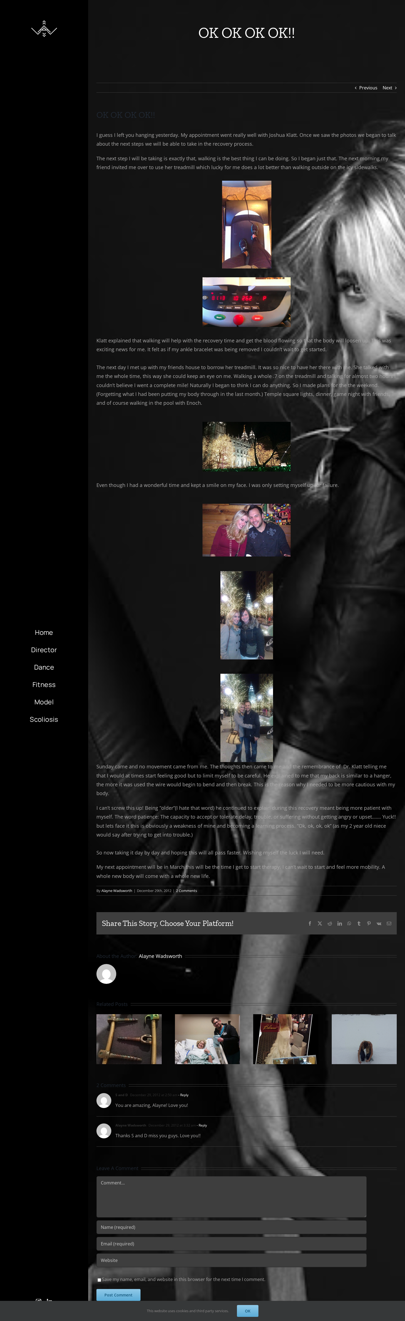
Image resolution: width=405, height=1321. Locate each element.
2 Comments (186, 890)
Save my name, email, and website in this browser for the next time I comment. (183, 1279)
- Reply (182, 1095)
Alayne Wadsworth (116, 890)
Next (387, 88)
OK (247, 1311)
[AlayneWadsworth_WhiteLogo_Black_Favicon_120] (44, 19)
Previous (368, 88)
